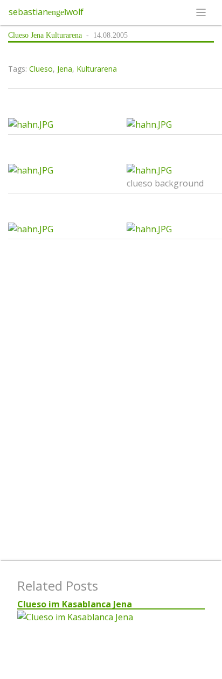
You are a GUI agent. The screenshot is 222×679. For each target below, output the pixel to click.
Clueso (41, 69)
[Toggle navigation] (201, 12)
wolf (75, 12)
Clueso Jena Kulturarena (45, 35)
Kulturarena (97, 69)
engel (57, 12)
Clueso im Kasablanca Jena (74, 604)
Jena (64, 69)
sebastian (28, 12)
